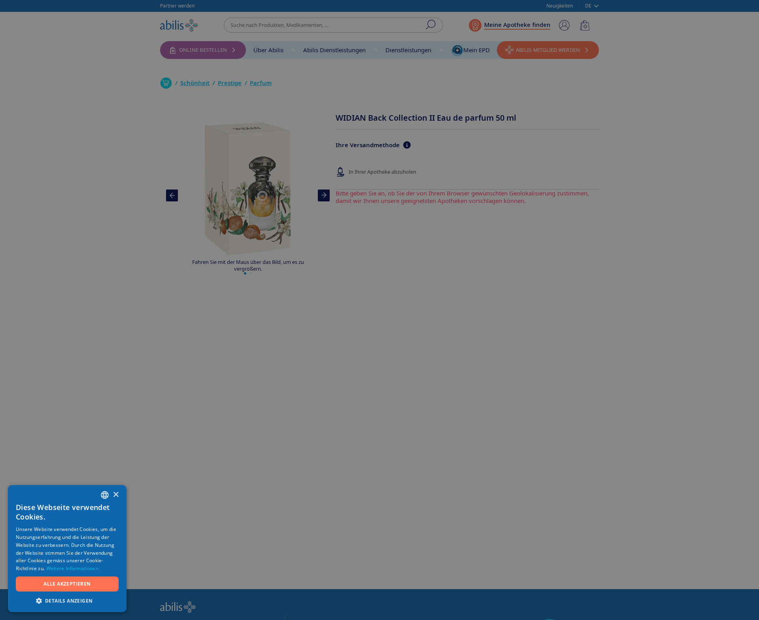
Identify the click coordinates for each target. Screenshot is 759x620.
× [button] (116, 495)
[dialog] (379, 310)
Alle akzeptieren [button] (67, 583)
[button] (67, 600)
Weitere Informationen (72, 568)
